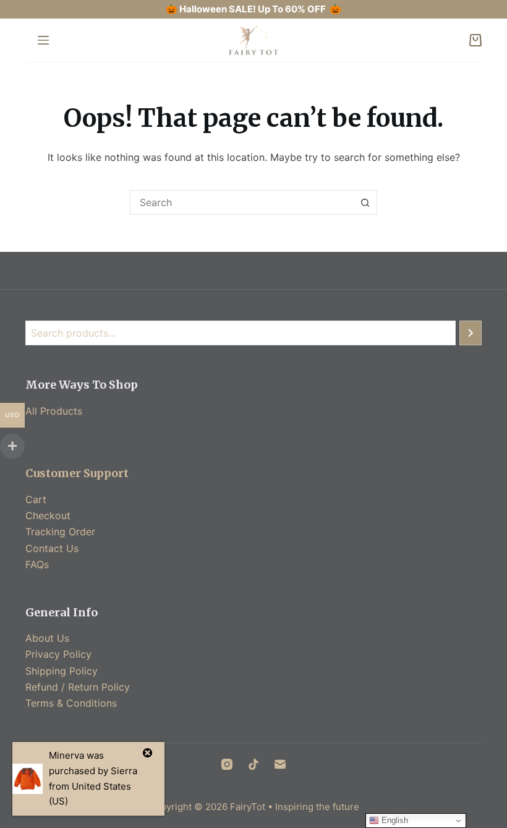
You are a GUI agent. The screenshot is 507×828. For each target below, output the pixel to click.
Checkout (47, 515)
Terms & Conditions (71, 703)
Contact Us (52, 548)
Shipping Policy (61, 671)
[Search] (470, 333)
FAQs (37, 564)
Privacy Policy (58, 654)
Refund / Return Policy (77, 687)
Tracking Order (60, 531)
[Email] (280, 764)
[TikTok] (253, 764)
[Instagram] (226, 764)
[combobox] (241, 202)
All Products (53, 411)
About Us (47, 638)
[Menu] (43, 40)
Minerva (66, 755)
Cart (35, 499)
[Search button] (365, 202)
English (393, 820)
